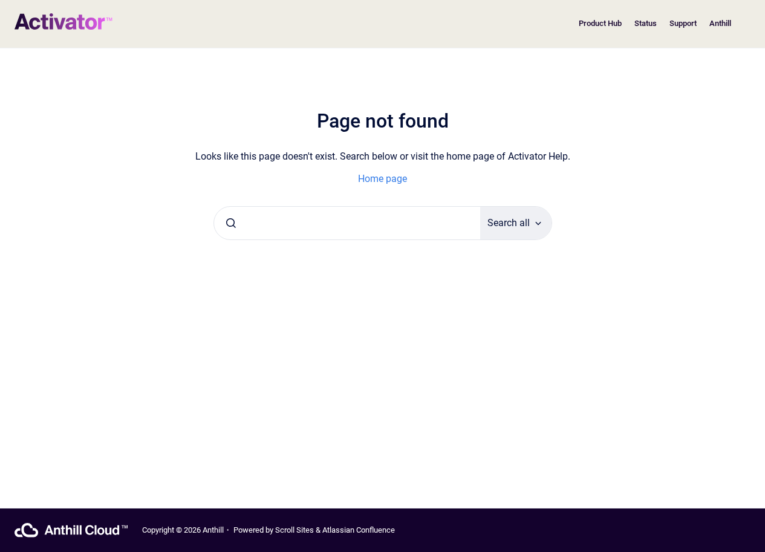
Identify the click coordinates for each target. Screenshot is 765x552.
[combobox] (347, 223)
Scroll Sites (294, 529)
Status (645, 23)
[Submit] (231, 223)
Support (683, 23)
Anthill (720, 23)
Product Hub (600, 23)
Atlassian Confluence (358, 529)
